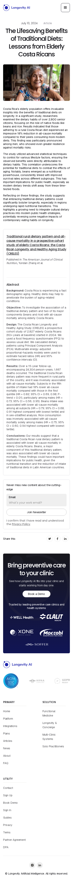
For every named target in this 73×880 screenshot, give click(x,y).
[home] (16, 7)
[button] (65, 7)
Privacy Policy (21, 524)
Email (12, 497)
